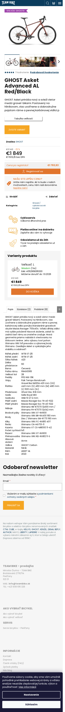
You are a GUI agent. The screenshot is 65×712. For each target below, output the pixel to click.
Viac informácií (27, 687)
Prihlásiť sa (13, 505)
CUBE (11, 529)
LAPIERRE (33, 532)
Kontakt (7, 656)
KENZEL (43, 529)
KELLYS (27, 529)
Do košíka (32, 291)
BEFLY (57, 529)
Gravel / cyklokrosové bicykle (39, 205)
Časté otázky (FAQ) (13, 663)
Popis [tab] (10, 309)
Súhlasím (31, 704)
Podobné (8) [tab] (41, 309)
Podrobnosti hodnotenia (44, 72)
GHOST (19, 141)
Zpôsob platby (10, 666)
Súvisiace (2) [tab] (24, 309)
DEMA (51, 529)
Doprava (7, 659)
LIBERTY (24, 532)
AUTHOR (7, 532)
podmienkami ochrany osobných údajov (30, 495)
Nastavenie (31, 694)
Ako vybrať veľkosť (13, 617)
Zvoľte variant (17, 129)
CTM (5, 529)
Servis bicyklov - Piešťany (16, 628)
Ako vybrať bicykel (12, 613)
